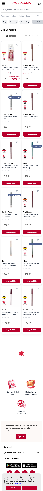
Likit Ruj (13, 22)
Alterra (25, 163)
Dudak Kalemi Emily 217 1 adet (9, 215)
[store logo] (21, 3)
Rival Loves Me (29, 65)
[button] (39, 3)
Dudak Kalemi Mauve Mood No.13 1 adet (10, 313)
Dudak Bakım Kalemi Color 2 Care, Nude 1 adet (10, 69)
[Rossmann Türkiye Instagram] (9, 473)
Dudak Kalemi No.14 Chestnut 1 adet (30, 215)
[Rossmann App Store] (30, 465)
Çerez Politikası (18, 484)
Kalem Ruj (25, 22)
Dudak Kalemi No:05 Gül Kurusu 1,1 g (31, 264)
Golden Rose (7, 114)
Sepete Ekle (11, 85)
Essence (5, 261)
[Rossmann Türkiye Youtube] (32, 473)
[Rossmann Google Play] (14, 465)
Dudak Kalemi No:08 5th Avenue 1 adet (10, 166)
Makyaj (13, 16)
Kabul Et (13, 488)
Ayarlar (29, 488)
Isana (4, 65)
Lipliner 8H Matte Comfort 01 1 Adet (9, 264)
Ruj (4, 22)
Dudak (21, 16)
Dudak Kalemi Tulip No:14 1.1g (30, 166)
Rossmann (5, 16)
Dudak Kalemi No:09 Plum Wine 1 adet (31, 313)
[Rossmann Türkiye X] (25, 473)
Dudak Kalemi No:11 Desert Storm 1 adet (31, 69)
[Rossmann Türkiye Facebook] (17, 473)
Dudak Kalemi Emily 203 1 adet (9, 118)
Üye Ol (21, 436)
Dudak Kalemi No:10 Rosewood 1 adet (30, 118)
